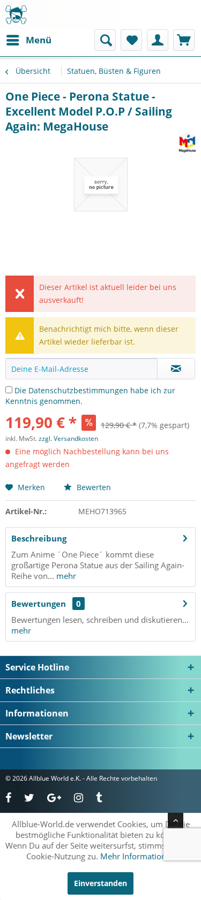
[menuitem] (28, 40)
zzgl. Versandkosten (68, 438)
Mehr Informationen (137, 856)
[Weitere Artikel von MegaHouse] (187, 143)
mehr (65, 575)
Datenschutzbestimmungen (78, 390)
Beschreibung (38, 538)
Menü (38, 40)
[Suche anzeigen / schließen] (105, 40)
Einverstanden (100, 883)
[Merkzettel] (131, 40)
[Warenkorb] (184, 40)
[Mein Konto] (157, 40)
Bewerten (93, 487)
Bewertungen (38, 603)
